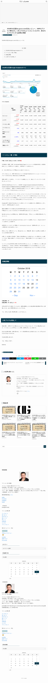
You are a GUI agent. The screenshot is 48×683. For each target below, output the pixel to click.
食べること (4, 515)
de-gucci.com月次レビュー (8, 352)
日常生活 (4, 521)
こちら (28, 391)
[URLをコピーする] (42, 358)
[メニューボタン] (1, 1)
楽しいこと (4, 518)
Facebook (4, 498)
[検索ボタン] (46, 1)
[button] (5, 358)
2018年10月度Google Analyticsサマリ (14, 50)
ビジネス (4, 522)
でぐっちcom (24, 1)
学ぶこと (4, 519)
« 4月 (10, 578)
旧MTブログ (4, 538)
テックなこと (5, 513)
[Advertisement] (24, 12)
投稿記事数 (8, 54)
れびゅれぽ (4, 540)
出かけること (5, 516)
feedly (3, 502)
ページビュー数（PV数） (11, 52)
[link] (17, 393)
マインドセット (5, 524)
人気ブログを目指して (11, 56)
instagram (4, 500)
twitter (3, 497)
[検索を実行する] (45, 446)
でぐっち (8, 383)
